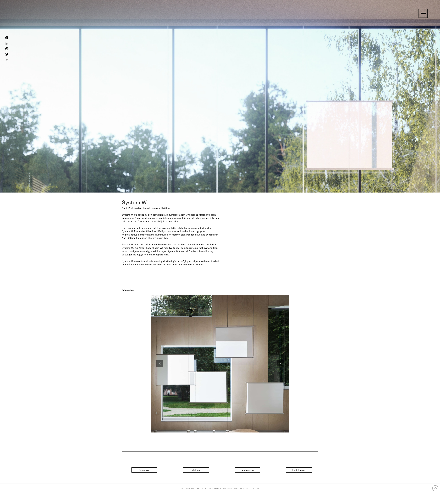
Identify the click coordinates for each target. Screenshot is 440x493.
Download (215, 488)
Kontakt (239, 488)
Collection (187, 488)
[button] (144, 470)
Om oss (227, 488)
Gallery (201, 488)
